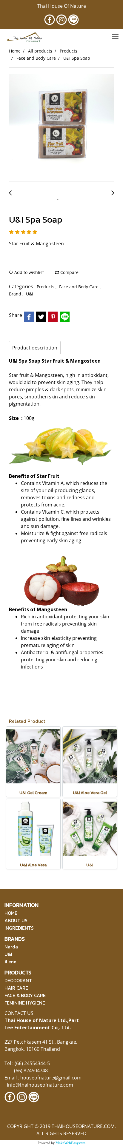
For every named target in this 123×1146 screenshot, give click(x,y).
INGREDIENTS (19, 927)
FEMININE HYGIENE (24, 1002)
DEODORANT (18, 980)
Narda (11, 946)
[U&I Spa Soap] (61, 125)
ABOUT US (15, 920)
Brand (15, 294)
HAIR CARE (16, 987)
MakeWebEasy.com (70, 1143)
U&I (29, 294)
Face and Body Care (79, 286)
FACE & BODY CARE (25, 995)
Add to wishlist (28, 272)
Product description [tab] (34, 347)
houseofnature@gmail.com (51, 1077)
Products (46, 286)
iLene (10, 961)
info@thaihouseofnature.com (40, 1085)
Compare (69, 272)
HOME (10, 913)
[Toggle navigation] (115, 37)
